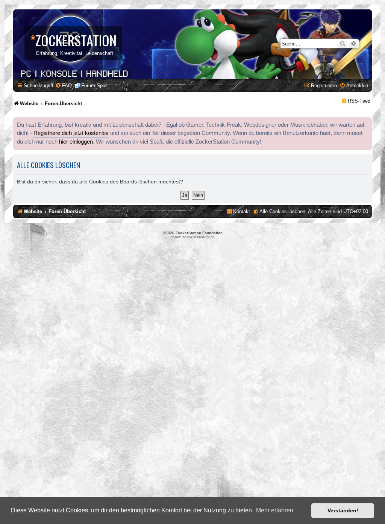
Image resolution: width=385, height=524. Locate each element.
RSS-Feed (359, 101)
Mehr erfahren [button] (274, 510)
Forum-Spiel (94, 85)
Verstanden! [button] (342, 510)
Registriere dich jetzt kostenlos (71, 133)
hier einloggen (76, 142)
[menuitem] (63, 85)
